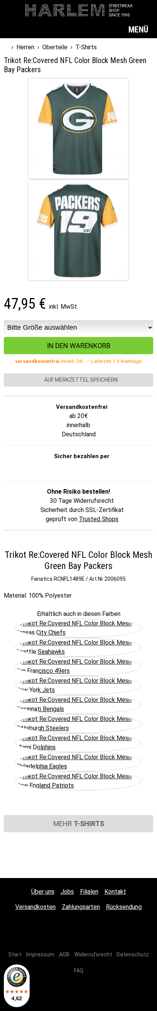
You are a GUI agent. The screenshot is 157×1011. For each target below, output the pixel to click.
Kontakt (115, 891)
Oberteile (54, 47)
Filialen (89, 891)
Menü (139, 29)
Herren (25, 47)
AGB (64, 954)
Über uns (42, 891)
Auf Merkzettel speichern (80, 380)
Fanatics (42, 579)
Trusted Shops (99, 519)
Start (14, 954)
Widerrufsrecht (93, 954)
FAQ (78, 970)
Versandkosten (35, 907)
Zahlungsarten (81, 907)
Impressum (40, 954)
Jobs (67, 891)
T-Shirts (86, 47)
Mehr (78, 824)
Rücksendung (124, 907)
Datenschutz (133, 954)
